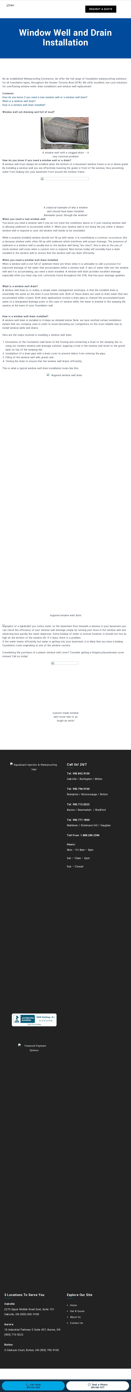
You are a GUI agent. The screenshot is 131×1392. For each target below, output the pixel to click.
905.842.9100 (81, 773)
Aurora (71, 809)
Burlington (86, 778)
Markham (72, 825)
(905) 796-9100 (49, 1350)
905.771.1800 (81, 819)
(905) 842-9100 (29, 1314)
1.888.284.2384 (89, 835)
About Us (75, 1317)
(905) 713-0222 (13, 1334)
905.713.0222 (81, 804)
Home (73, 1305)
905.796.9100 (81, 788)
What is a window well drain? (19, 101)
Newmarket (85, 809)
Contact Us (76, 1323)
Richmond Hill (89, 825)
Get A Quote (77, 1311)
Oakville (72, 778)
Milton (98, 778)
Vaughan (105, 825)
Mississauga (89, 794)
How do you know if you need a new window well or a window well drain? (45, 97)
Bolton (104, 794)
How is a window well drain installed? (24, 105)
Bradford (100, 809)
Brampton (72, 794)
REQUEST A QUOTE (100, 9)
